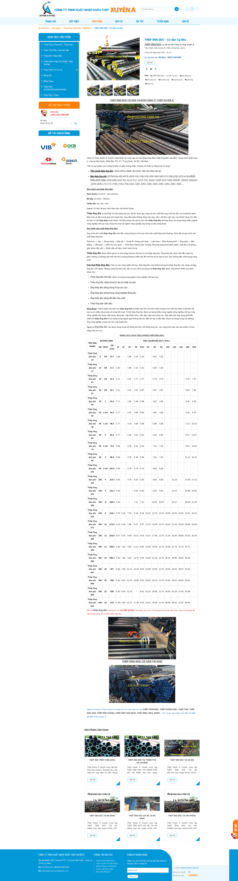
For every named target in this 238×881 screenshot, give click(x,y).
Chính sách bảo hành (104, 869)
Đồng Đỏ (48, 75)
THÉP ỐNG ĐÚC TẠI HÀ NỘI (182, 760)
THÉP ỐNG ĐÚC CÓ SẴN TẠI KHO (142, 661)
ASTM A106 (112, 176)
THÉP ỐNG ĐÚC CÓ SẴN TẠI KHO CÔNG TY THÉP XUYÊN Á (142, 100)
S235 (158, 180)
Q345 (99, 184)
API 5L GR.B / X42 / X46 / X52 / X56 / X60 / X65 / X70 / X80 (147, 176)
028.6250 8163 (47, 867)
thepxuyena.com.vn (189, 868)
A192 (175, 176)
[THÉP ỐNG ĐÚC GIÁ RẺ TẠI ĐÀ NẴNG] (142, 804)
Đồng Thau (48, 81)
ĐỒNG (157, 713)
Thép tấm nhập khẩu (53, 56)
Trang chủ (50, 21)
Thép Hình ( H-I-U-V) (53, 70)
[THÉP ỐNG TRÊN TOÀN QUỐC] (102, 748)
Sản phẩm (56, 28)
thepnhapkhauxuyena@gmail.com (54, 871)
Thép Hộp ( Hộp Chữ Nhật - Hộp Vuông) (58, 62)
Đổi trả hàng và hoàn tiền (106, 866)
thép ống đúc (100, 610)
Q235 (93, 184)
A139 (186, 176)
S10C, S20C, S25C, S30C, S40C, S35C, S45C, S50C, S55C (155, 184)
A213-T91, (122, 180)
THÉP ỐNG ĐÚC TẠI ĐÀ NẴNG (102, 816)
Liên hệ (149, 63)
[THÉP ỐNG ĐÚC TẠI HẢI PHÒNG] (182, 804)
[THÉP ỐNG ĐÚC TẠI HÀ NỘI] (182, 748)
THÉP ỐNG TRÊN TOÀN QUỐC (102, 760)
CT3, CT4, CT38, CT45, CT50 (115, 184)
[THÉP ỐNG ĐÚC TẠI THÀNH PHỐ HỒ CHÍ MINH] (142, 748)
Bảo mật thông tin (103, 872)
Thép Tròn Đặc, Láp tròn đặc (56, 50)
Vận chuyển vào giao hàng (106, 863)
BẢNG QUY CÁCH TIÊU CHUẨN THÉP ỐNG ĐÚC (142, 335)
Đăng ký (132, 876)
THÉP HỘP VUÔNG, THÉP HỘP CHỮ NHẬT (116, 713)
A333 (109, 180)
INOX (150, 713)
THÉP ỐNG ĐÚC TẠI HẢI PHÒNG (182, 816)
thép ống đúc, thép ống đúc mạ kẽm (160, 158)
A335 (114, 180)
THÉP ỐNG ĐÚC (152, 44)
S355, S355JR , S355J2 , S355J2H (182, 180)
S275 (164, 180)
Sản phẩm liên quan (96, 729)
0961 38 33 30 (46, 123)
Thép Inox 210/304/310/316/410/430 (55, 88)
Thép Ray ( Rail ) (51, 95)
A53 (120, 176)
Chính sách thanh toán (105, 861)
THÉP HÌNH (142, 713)
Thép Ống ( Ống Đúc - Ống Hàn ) (77, 28)
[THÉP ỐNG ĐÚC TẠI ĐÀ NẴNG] (102, 804)
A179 (180, 176)
